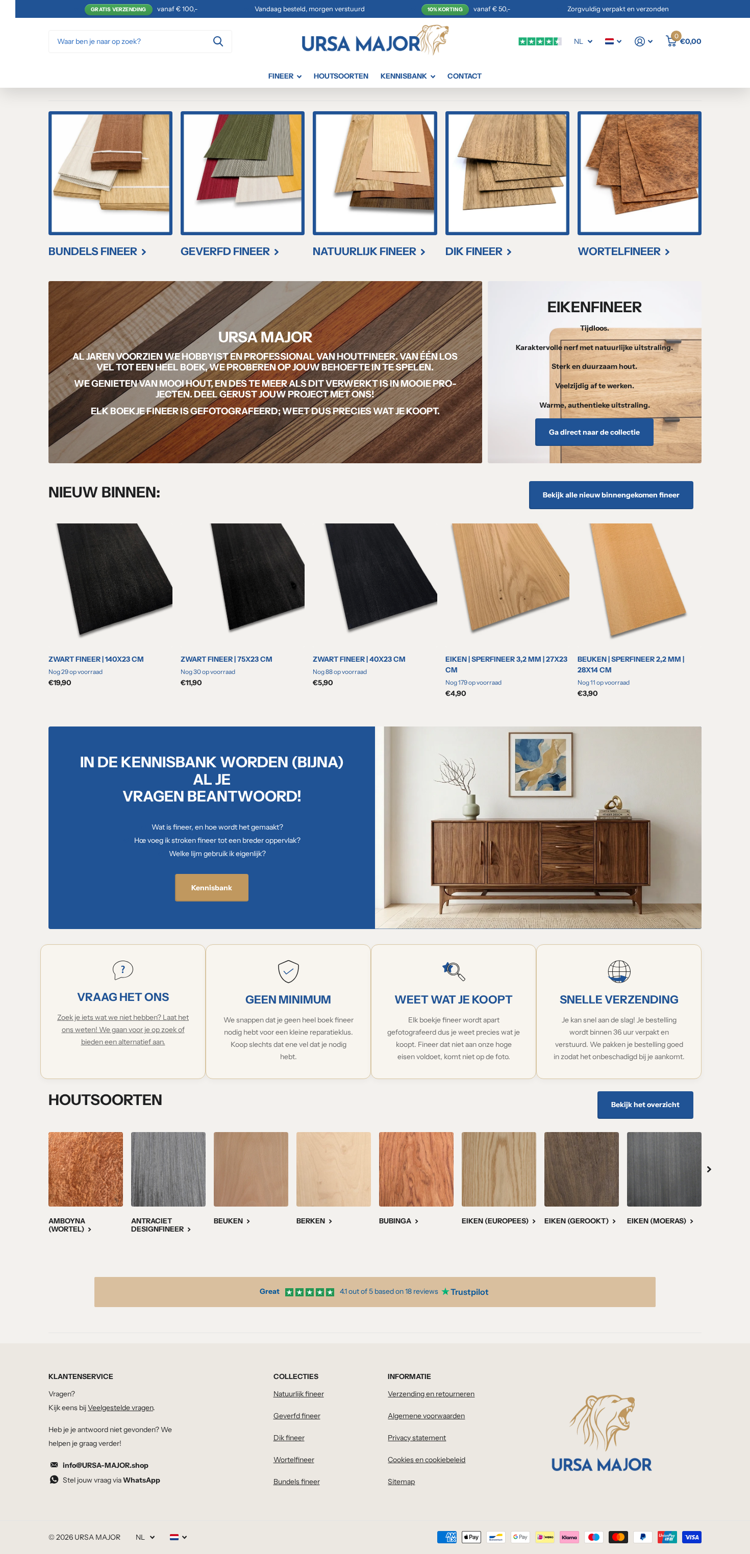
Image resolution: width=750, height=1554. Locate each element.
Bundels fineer (296, 1481)
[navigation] (709, 1169)
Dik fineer (289, 1437)
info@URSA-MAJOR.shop (105, 1465)
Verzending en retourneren (431, 1393)
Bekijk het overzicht (645, 1104)
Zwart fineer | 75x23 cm (226, 659)
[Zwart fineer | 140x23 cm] (110, 585)
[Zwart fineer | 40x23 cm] (375, 585)
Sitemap (401, 1481)
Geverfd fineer (296, 1415)
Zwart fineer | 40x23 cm (359, 659)
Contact (464, 76)
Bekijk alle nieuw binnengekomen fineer (611, 494)
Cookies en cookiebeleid (426, 1459)
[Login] (643, 41)
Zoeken (218, 41)
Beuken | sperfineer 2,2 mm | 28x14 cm (631, 664)
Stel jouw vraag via (111, 1480)
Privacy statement (417, 1437)
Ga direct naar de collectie (594, 432)
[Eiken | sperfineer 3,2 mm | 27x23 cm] (507, 585)
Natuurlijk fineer (298, 1393)
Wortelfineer (293, 1459)
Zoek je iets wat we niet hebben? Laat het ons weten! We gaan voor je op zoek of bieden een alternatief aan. (123, 1029)
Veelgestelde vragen (120, 1407)
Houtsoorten (341, 76)
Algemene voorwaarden (426, 1415)
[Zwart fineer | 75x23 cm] (243, 585)
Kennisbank (404, 76)
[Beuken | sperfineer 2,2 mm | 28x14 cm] (640, 585)
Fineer (280, 76)
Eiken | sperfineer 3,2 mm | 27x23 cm (506, 664)
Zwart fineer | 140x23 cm (96, 659)
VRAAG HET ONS (123, 997)
